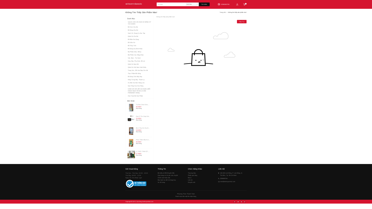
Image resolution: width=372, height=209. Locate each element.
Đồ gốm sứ (131, 42)
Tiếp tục (242, 21)
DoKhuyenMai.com (147, 201)
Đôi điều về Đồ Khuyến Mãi (166, 173)
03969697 (223, 178)
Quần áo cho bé (133, 36)
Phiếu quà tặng (192, 175)
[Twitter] (238, 201)
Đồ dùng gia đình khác (135, 48)
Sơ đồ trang (161, 182)
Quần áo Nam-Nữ (133, 64)
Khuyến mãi (191, 182)
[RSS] (241, 201)
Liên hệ (190, 180)
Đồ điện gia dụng (133, 39)
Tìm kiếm (204, 4)
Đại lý (190, 177)
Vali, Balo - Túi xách (134, 58)
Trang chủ (223, 12)
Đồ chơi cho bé (133, 27)
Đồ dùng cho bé (133, 30)
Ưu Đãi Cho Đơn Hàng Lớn (136, 83)
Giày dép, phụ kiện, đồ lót (136, 61)
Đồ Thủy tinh (132, 45)
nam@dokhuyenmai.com (227, 181)
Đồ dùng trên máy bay (135, 76)
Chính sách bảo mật (164, 177)
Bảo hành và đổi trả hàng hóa (167, 180)
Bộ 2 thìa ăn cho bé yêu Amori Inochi (148, 128)
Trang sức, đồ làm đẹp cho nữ (138, 70)
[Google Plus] (245, 201)
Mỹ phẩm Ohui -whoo (134, 52)
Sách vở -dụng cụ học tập (136, 33)
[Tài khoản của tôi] (237, 4)
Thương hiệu (192, 173)
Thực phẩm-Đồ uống (134, 73)
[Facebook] (234, 201)
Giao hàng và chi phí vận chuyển (168, 175)
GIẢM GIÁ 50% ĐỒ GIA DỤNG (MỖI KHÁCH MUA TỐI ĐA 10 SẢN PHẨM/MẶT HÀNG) (139, 91)
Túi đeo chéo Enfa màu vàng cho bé (147, 104)
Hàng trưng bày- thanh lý (136, 79)
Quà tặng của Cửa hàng (135, 86)
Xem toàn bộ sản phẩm (135, 96)
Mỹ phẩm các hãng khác (136, 55)
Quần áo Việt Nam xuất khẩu (137, 67)
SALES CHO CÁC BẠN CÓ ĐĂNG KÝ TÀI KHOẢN (139, 23)
